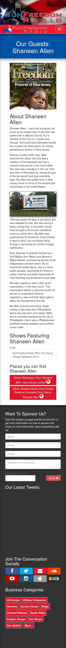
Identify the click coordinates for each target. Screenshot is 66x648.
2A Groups (13, 600)
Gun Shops (35, 619)
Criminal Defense (17, 612)
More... (29, 625)
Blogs (45, 606)
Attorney (12, 606)
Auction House (29, 606)
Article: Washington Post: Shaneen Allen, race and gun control (33, 380)
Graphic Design (16, 619)
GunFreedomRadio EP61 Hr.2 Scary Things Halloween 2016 (32, 354)
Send (52, 478)
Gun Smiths (14, 625)
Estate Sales (37, 612)
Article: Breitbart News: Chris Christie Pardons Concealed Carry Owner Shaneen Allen (33, 393)
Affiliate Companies (34, 600)
